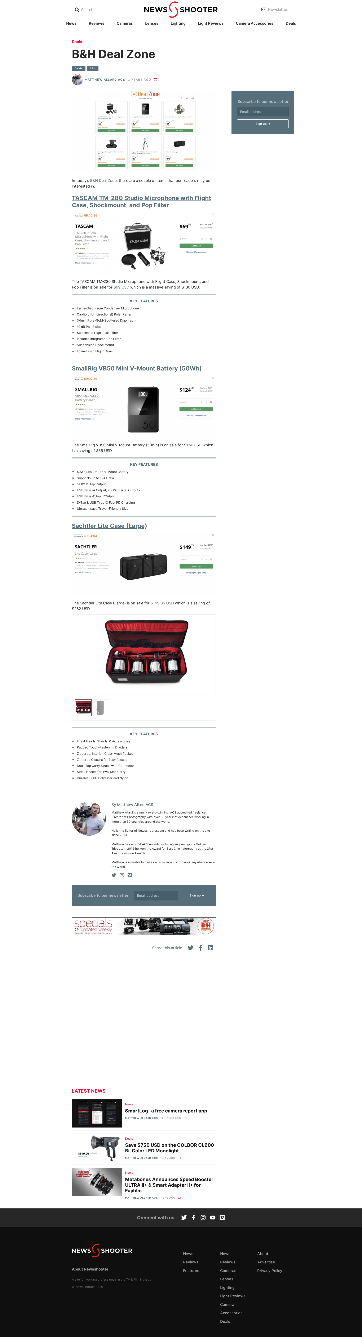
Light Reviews (211, 23)
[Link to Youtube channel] (213, 1218)
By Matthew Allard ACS (132, 804)
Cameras (125, 23)
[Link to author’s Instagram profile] (122, 875)
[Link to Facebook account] (194, 1218)
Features (191, 1270)
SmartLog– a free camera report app (166, 1111)
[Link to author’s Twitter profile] (113, 875)
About (262, 1253)
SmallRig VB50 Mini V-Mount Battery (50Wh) (137, 368)
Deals (291, 23)
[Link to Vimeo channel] (222, 1218)
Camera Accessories (254, 23)
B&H (93, 68)
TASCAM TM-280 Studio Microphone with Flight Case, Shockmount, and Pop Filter (141, 201)
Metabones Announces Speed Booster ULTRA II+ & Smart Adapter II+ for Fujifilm (169, 1184)
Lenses (151, 23)
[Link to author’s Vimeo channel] (130, 875)
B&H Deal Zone (103, 180)
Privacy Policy (269, 1270)
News (71, 23)
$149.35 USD (162, 603)
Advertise (266, 1262)
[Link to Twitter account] (184, 1218)
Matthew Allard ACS (105, 79)
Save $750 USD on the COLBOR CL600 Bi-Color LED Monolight (169, 1147)
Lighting (178, 23)
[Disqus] (144, 1023)
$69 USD (121, 287)
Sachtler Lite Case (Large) (109, 525)
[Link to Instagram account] (203, 1218)
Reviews (96, 23)
